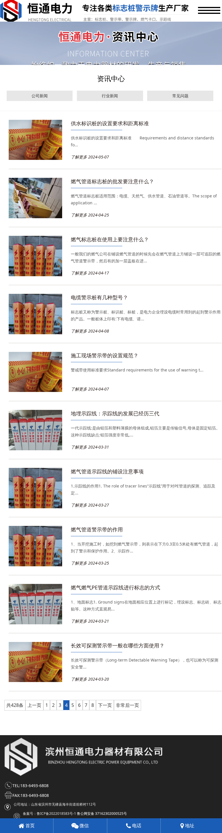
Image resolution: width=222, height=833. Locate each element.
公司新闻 (40, 95)
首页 (29, 825)
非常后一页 (127, 705)
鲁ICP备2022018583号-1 (56, 813)
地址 (189, 825)
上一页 (34, 705)
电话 (136, 825)
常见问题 (180, 95)
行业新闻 (110, 95)
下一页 (105, 705)
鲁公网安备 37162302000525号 (102, 813)
